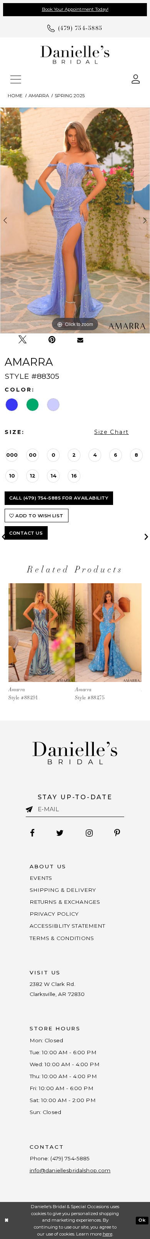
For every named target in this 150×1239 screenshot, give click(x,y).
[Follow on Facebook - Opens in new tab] (32, 833)
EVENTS (41, 878)
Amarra (38, 95)
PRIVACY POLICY (54, 914)
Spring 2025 (70, 95)
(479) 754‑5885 (70, 1158)
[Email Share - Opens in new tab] (81, 340)
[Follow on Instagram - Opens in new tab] (89, 833)
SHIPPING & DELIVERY (63, 890)
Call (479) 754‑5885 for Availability (58, 498)
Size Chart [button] (111, 432)
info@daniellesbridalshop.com (70, 1170)
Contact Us (26, 533)
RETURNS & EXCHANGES (65, 902)
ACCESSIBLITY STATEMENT (67, 926)
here (107, 1234)
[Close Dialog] (7, 1220)
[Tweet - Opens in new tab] (22, 340)
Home (15, 95)
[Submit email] (32, 809)
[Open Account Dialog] (136, 78)
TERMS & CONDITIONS (62, 938)
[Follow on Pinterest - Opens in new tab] (117, 833)
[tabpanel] (75, 220)
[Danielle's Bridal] (75, 54)
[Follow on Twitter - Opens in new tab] (60, 833)
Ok (141, 1220)
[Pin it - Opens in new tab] (51, 339)
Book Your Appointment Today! (75, 9)
